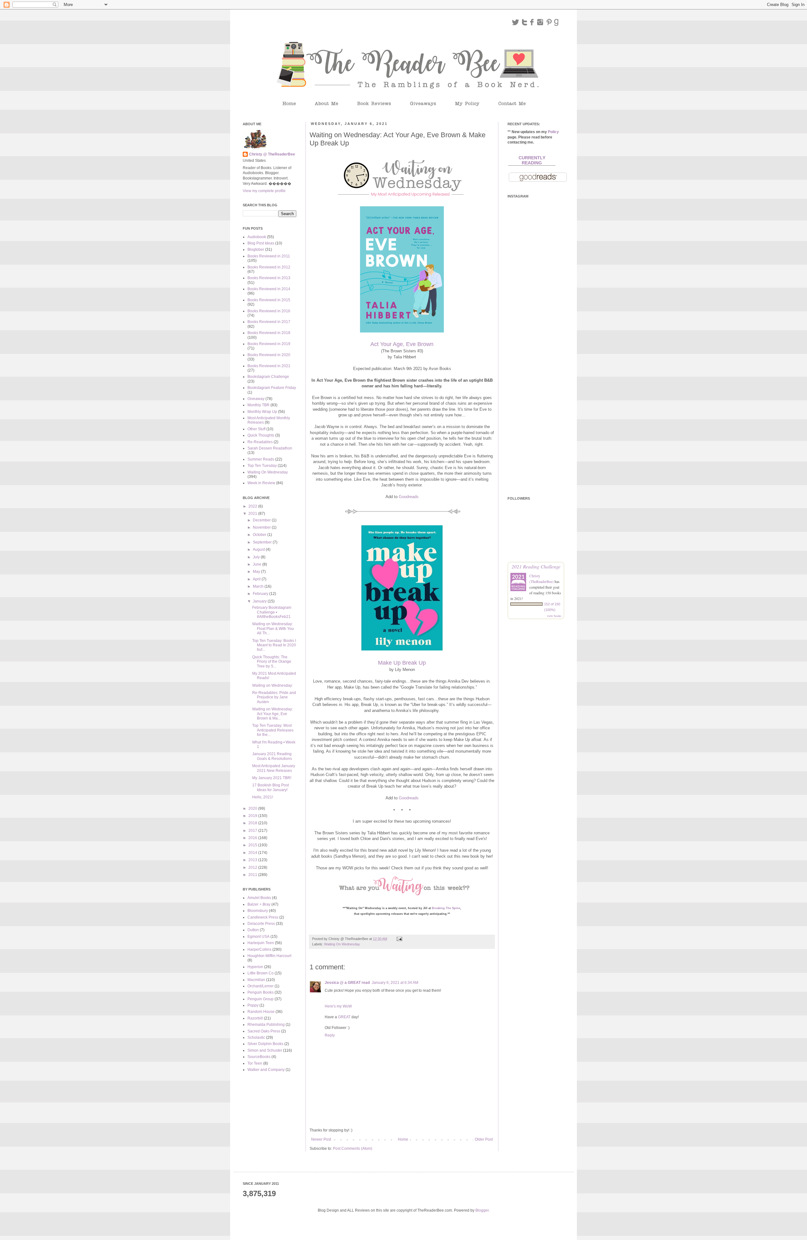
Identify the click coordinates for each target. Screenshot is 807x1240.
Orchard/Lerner (260, 986)
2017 (253, 830)
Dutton (253, 930)
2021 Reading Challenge (536, 566)
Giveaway (255, 399)
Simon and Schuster (264, 1050)
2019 (253, 816)
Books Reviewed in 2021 (268, 366)
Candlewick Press (262, 917)
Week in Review (261, 483)
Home (403, 1139)
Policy (553, 132)
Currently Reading (532, 160)
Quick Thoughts (260, 435)
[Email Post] (399, 939)
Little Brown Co (260, 973)
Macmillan (256, 980)
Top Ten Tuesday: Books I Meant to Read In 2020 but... (274, 645)
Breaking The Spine (446, 908)
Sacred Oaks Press (263, 1031)
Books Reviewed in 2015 (268, 300)
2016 (253, 838)
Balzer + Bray (258, 904)
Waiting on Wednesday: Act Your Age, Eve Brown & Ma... (272, 713)
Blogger (482, 1210)
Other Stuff (256, 429)
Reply (330, 1035)
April (257, 579)
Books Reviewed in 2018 (268, 333)
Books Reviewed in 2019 (268, 344)
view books (554, 616)
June (257, 564)
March (258, 586)
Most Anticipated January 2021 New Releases (273, 768)
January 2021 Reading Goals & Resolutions (272, 756)
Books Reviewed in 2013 (268, 278)
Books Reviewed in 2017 (268, 322)
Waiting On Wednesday (342, 944)
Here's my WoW (338, 1006)
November (262, 527)
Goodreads (409, 496)
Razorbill (255, 1018)
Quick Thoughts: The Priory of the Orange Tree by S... (271, 661)
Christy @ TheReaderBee (272, 154)
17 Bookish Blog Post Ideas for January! (270, 787)
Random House (261, 1011)
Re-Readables (260, 442)
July (257, 557)
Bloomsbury (257, 910)
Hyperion (255, 967)
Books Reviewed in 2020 (268, 355)
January (260, 601)
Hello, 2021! (262, 797)
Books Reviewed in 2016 (268, 311)
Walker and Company (266, 1069)
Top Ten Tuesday (262, 465)
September (263, 542)
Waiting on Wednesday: (272, 685)
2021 (253, 513)
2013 (253, 860)
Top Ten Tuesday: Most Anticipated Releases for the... (272, 730)
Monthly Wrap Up (262, 411)
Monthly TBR (258, 405)
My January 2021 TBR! (271, 778)
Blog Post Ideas (260, 243)
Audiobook (256, 237)
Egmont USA (258, 936)
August (259, 549)
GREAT (344, 1017)
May (257, 571)
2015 (253, 845)
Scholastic (256, 1037)
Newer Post (321, 1139)
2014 (253, 852)
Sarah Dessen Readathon (269, 448)
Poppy (252, 1005)
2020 (253, 808)
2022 (253, 506)
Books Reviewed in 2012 (268, 267)
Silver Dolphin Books (265, 1044)
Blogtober (255, 249)
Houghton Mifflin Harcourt (269, 956)
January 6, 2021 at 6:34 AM (395, 982)
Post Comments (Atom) (352, 1148)
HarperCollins (259, 949)
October (260, 534)
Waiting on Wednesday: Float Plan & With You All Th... (273, 628)
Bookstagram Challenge (268, 376)
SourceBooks (258, 1057)
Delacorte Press (261, 923)
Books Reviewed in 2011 (268, 256)
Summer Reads (260, 459)
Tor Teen (254, 1063)
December (262, 520)
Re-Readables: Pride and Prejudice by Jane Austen (274, 697)
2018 (253, 823)
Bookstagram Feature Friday (271, 387)
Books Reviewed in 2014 (268, 289)
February (261, 593)
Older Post (484, 1139)
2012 (253, 867)
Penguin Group (260, 999)
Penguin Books (260, 992)
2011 (253, 875)
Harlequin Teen (260, 943)
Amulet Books (259, 898)
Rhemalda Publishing (266, 1024)
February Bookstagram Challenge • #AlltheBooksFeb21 (271, 612)
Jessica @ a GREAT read (347, 982)
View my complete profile (264, 191)
